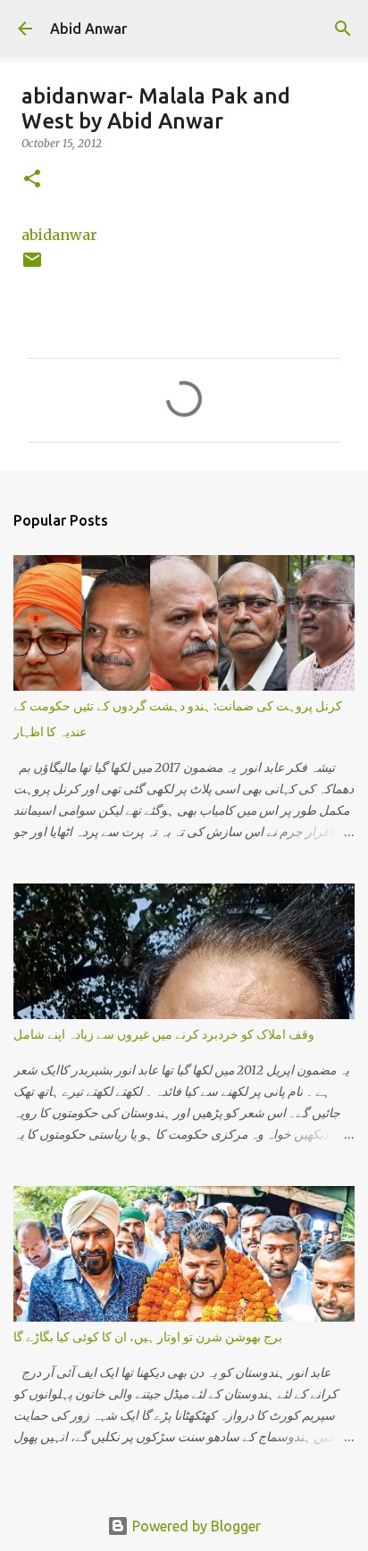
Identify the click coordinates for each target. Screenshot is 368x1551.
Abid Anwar (88, 29)
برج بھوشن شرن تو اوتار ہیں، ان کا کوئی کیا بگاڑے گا (147, 1337)
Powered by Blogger (195, 1526)
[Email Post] (32, 266)
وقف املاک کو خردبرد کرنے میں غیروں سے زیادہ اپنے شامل (163, 1034)
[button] (32, 180)
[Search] (343, 28)
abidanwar (59, 235)
